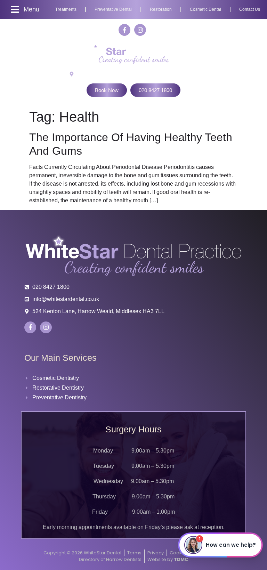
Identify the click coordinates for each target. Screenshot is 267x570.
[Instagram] (140, 30)
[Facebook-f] (124, 30)
